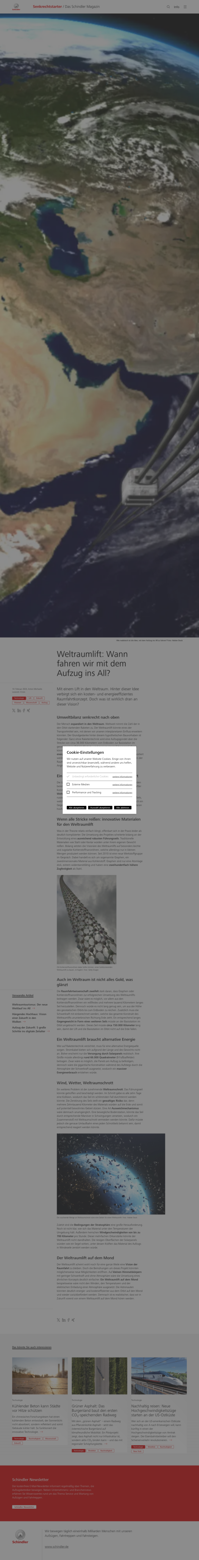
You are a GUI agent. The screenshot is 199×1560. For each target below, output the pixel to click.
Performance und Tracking (86, 792)
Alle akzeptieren (76, 808)
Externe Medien (81, 784)
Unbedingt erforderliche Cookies (90, 776)
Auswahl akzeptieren (100, 808)
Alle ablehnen (122, 808)
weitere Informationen (122, 777)
